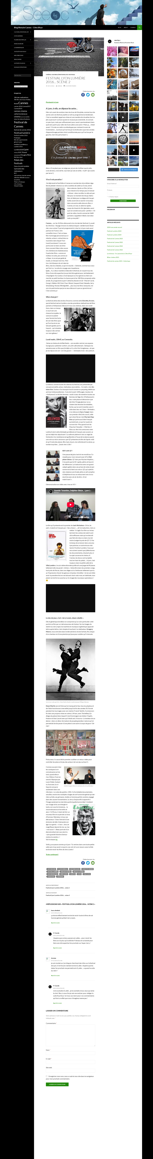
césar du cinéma (19, 119)
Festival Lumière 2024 (114, 231)
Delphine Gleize (75, 869)
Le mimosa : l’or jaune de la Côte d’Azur (119, 253)
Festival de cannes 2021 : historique (118, 261)
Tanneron (27, 177)
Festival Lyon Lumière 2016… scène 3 (58, 894)
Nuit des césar (18, 157)
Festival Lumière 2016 (21, 135)
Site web (49, 1067)
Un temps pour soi (19, 63)
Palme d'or (17, 166)
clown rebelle (62, 869)
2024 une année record (114, 227)
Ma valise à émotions (20, 67)
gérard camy (18, 142)
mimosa (16, 152)
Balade (16, 103)
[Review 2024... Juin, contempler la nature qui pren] (123, 128)
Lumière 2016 (18, 146)
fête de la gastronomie (20, 140)
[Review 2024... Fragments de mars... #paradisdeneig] (123, 139)
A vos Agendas (18, 36)
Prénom (109, 190)
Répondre (56, 923)
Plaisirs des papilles (20, 39)
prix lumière (25, 166)
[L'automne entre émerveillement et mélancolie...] (134, 150)
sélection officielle (19, 177)
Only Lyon (87, 874)
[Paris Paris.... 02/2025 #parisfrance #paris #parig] (123, 84)
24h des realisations (21, 97)
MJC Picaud (22, 152)
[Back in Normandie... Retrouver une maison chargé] (112, 117)
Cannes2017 (26, 106)
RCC (15, 173)
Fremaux (17, 138)
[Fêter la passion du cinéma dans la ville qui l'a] (112, 161)
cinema (17, 116)
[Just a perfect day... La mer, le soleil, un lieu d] (123, 95)
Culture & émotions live (59, 74)
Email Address (112, 183)
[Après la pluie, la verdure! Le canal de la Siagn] (123, 62)
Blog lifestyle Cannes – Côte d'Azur (28, 27)
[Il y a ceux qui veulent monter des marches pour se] (134, 51)
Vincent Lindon (18, 186)
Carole (59, 86)
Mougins (24, 155)
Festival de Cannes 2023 (115, 238)
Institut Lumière (79, 871)
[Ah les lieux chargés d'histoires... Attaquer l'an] (112, 106)
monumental (17, 155)
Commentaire (51, 1023)
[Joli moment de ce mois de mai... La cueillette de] (112, 51)
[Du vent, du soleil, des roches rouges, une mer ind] (134, 62)
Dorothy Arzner (88, 869)
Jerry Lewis (63, 874)
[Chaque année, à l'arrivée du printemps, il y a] (112, 73)
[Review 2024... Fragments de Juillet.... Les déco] (112, 128)
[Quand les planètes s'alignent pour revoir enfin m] (134, 95)
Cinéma (48, 74)
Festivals (71, 74)
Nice (29, 155)
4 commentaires (70, 86)
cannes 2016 (18, 106)
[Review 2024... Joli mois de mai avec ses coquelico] (134, 128)
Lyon (79, 874)
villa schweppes (18, 184)
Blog (119, 27)
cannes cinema (20, 111)
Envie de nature (18, 43)
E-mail (48, 1059)
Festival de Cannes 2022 (115, 242)
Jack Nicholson (52, 874)
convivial (23, 117)
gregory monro (66, 871)
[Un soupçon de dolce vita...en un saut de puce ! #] (123, 150)
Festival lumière (53, 871)
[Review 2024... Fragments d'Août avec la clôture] (134, 117)
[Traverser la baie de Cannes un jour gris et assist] (123, 73)
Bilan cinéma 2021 (113, 257)
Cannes (23, 103)
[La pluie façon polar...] (123, 117)
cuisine (27, 117)
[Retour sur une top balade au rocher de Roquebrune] (123, 106)
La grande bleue (19, 47)
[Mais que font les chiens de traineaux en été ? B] (123, 161)
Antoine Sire (51, 869)
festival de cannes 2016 (22, 130)
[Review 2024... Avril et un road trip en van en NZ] (112, 139)
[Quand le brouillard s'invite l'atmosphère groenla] (134, 161)
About (126, 27)
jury (27, 144)
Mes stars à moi (18, 55)
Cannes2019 (18, 108)
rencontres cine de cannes (22, 175)
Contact (133, 27)
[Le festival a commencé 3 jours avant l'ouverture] (112, 62)
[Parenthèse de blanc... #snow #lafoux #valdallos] (134, 73)
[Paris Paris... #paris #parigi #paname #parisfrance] (134, 84)
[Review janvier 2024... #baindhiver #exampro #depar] (112, 150)
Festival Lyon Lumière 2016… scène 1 (58, 886)
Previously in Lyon (52, 102)
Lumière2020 (19, 150)
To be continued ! (52, 854)
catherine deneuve (20, 114)
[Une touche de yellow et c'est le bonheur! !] (134, 106)
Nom (48, 1050)
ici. (57, 839)
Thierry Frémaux (19, 182)
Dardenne (27, 119)
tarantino (51, 876)
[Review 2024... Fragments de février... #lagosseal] (134, 139)
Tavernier (60, 876)
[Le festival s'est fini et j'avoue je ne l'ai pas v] (123, 51)
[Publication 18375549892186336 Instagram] (112, 84)
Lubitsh (72, 874)
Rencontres (17, 59)
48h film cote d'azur (20, 99)
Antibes (28, 99)
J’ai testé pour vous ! (20, 51)
